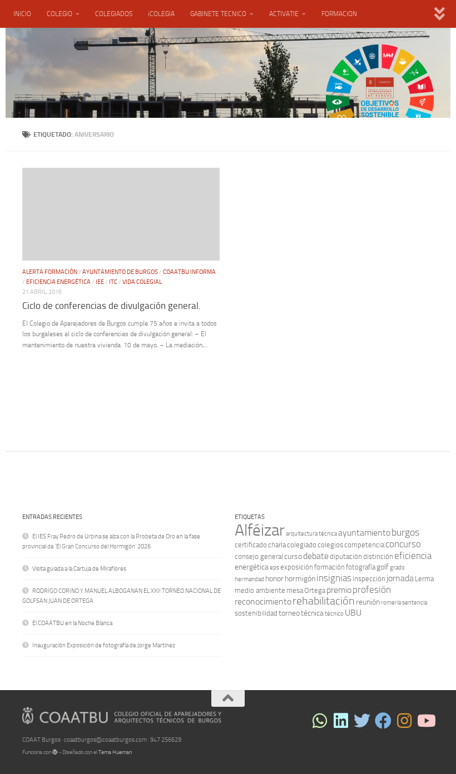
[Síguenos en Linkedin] (341, 720)
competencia (364, 545)
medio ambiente (260, 590)
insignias (333, 577)
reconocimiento (263, 601)
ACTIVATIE (284, 14)
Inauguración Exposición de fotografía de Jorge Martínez (103, 645)
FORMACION (339, 14)
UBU (353, 612)
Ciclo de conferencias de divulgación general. (111, 306)
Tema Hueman (115, 752)
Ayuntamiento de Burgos (120, 272)
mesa (294, 590)
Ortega (314, 590)
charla (277, 545)
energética (252, 567)
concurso (403, 544)
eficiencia (413, 555)
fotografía (360, 567)
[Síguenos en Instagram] (404, 720)
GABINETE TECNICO (218, 14)
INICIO (22, 14)
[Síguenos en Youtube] (425, 720)
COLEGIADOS (113, 14)
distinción (378, 556)
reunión (368, 602)
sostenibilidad (256, 613)
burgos (405, 532)
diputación (346, 556)
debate (316, 556)
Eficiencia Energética (58, 282)
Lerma (424, 579)
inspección (369, 579)
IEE (100, 282)
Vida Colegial (142, 282)
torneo (289, 613)
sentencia (414, 602)
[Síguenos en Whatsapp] (319, 720)
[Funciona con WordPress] (55, 752)
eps (274, 567)
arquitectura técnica (311, 533)
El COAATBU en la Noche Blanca (72, 623)
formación (329, 567)
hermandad (249, 579)
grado (397, 567)
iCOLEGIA (161, 14)
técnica (312, 613)
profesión (372, 589)
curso (293, 556)
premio (338, 590)
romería (391, 602)
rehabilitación (324, 601)
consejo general (259, 556)
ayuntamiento (364, 532)
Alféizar (260, 530)
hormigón (300, 578)
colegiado (301, 545)
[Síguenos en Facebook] (383, 720)
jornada (400, 578)
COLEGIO (59, 14)
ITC (113, 282)
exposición (296, 567)
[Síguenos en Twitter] (362, 720)
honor (274, 578)
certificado (251, 545)
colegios (330, 545)
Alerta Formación (49, 272)
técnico (334, 613)
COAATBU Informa (189, 272)
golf (382, 567)
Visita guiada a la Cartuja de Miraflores (79, 568)
